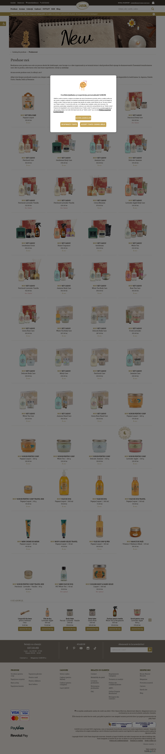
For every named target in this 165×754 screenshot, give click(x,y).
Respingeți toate (69, 124)
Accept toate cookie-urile (93, 124)
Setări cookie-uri (83, 118)
